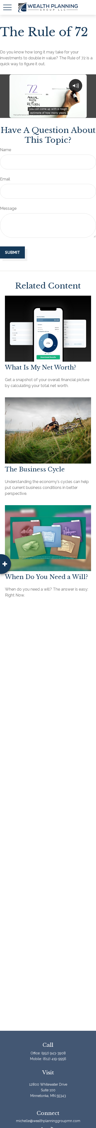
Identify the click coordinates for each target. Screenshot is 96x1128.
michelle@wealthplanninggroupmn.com (48, 1121)
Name (5, 149)
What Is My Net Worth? (40, 367)
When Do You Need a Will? (46, 576)
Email (5, 179)
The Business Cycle (35, 469)
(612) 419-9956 (54, 1059)
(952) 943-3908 (53, 1053)
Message (8, 208)
